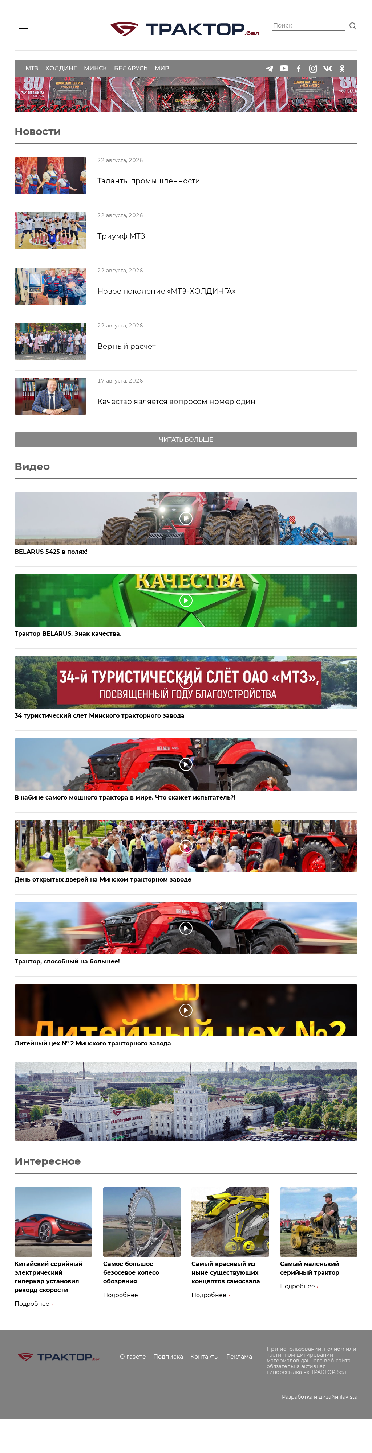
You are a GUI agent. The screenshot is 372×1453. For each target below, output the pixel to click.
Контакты (204, 1356)
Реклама (239, 1356)
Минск (95, 68)
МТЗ (31, 68)
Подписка (168, 1356)
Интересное (48, 1161)
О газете (133, 1356)
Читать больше (186, 439)
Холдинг (61, 68)
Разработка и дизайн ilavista (319, 1397)
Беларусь (130, 68)
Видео (32, 466)
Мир (162, 68)
